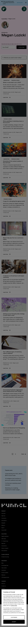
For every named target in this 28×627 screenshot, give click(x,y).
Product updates (4, 572)
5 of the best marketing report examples (13, 484)
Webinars (3, 574)
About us (3, 583)
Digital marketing (4, 536)
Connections (4, 545)
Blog (2, 563)
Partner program (4, 548)
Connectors (3, 518)
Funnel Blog (4, 18)
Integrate (3, 522)
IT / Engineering (4, 541)
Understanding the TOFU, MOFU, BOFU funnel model (14, 474)
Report (2, 527)
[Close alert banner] (26, 2)
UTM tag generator (5, 577)
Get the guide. (20, 2)
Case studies (4, 567)
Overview (3, 513)
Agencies (3, 543)
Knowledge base (4, 565)
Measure (3, 525)
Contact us (3, 585)
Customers (3, 570)
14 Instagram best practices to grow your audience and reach (13, 479)
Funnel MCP (3, 530)
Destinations (4, 520)
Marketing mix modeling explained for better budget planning (12, 489)
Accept (14, 621)
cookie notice (14, 605)
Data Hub (3, 515)
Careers (3, 588)
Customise (14, 617)
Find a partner (4, 550)
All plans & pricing (5, 556)
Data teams (3, 538)
